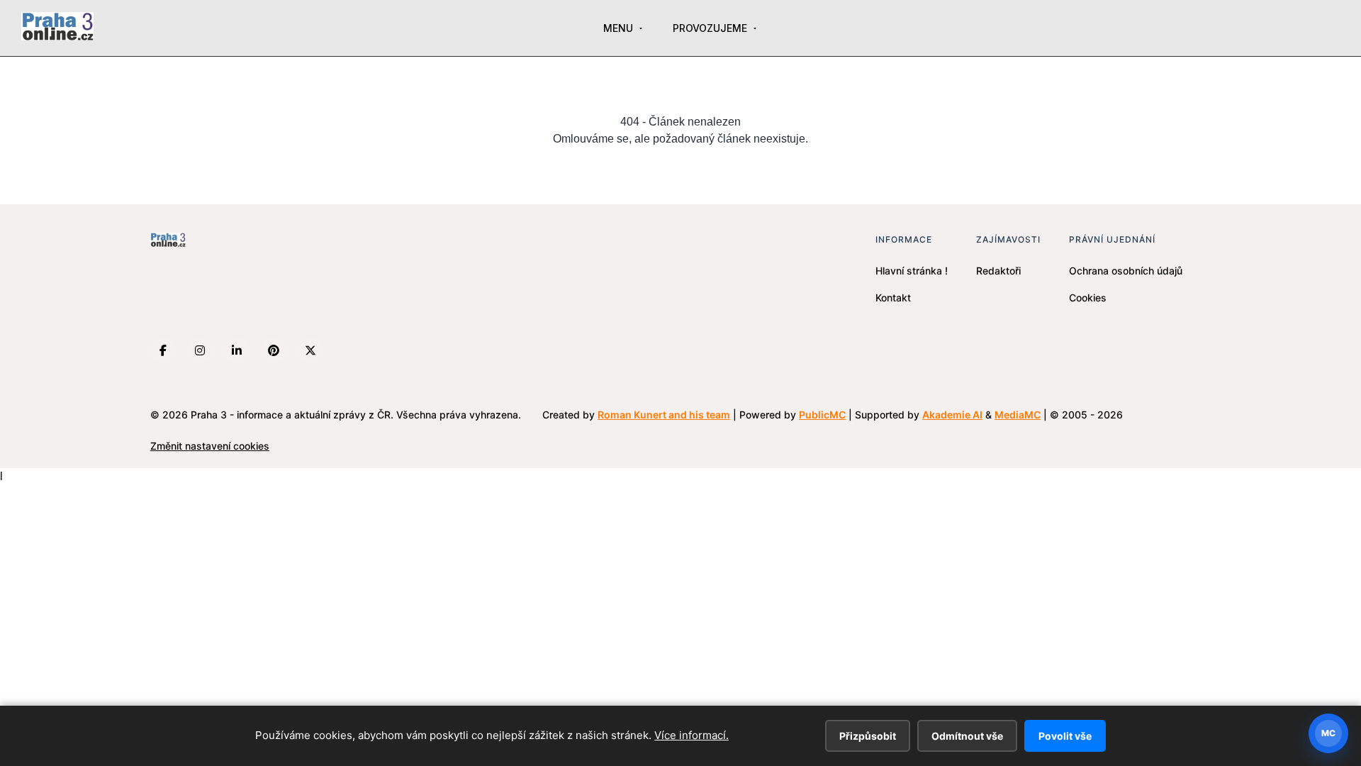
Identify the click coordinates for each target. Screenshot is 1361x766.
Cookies (1088, 298)
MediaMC (1018, 415)
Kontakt (893, 298)
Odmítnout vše (967, 736)
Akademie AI (952, 415)
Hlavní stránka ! (911, 271)
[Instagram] (200, 350)
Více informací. (691, 735)
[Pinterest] (273, 350)
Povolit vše (1065, 736)
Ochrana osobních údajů (1125, 271)
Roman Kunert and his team (664, 415)
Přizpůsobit (867, 736)
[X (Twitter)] (310, 350)
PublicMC (822, 415)
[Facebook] (163, 350)
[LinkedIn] (237, 350)
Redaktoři (998, 271)
